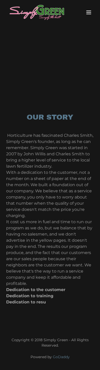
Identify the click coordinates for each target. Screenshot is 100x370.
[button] (89, 12)
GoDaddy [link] (61, 357)
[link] (36, 12)
